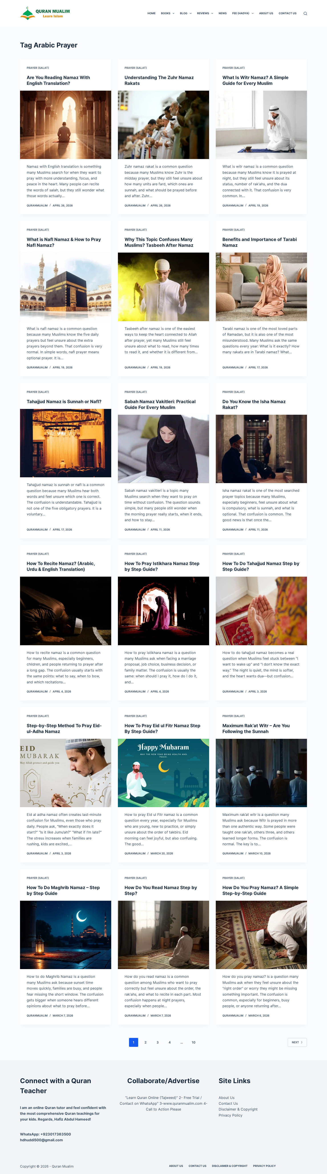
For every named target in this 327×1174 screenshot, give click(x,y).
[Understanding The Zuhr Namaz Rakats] (163, 125)
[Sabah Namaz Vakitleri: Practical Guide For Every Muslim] (163, 449)
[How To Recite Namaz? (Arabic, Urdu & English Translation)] (65, 611)
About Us (266, 13)
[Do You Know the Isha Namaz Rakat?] (261, 449)
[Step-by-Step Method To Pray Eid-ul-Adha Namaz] (65, 773)
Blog (183, 13)
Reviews (203, 13)
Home (151, 13)
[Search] (305, 13)
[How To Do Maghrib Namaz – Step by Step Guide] (65, 935)
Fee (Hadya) (240, 13)
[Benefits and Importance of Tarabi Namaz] (261, 287)
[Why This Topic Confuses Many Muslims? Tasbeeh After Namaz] (163, 287)
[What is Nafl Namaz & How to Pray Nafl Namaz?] (65, 287)
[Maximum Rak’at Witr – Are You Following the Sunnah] (261, 773)
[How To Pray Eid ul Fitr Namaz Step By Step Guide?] (163, 773)
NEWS (223, 13)
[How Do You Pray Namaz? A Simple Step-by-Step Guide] (261, 935)
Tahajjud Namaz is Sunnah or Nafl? (64, 401)
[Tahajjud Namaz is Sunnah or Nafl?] (65, 443)
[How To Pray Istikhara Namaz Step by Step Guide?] (163, 611)
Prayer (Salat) (38, 67)
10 (193, 1042)
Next (295, 1042)
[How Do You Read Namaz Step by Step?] (163, 935)
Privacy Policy (230, 1115)
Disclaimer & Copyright (238, 1109)
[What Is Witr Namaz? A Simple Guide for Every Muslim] (261, 125)
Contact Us (288, 13)
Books (165, 13)
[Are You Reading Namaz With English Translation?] (65, 125)
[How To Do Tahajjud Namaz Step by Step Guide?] (261, 611)
